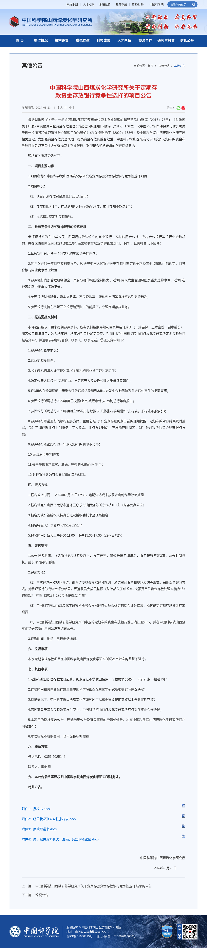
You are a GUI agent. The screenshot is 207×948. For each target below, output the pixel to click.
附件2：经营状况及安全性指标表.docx (49, 819)
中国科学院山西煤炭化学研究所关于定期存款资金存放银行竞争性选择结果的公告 (93, 886)
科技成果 (103, 41)
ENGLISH (138, 4)
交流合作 (145, 41)
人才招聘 (88, 4)
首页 (150, 65)
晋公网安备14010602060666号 (116, 936)
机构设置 (62, 41)
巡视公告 (41, 895)
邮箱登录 (121, 4)
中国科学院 (156, 4)
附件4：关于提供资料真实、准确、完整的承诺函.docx (60, 839)
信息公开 (187, 41)
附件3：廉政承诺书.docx (39, 829)
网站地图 (72, 4)
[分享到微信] (178, 108)
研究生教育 (166, 41)
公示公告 (164, 65)
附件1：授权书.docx (36, 809)
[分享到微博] (183, 108)
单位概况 (41, 41)
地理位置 (105, 4)
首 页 (20, 41)
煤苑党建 (83, 41)
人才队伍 (124, 41)
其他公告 (179, 65)
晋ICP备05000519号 (80, 936)
